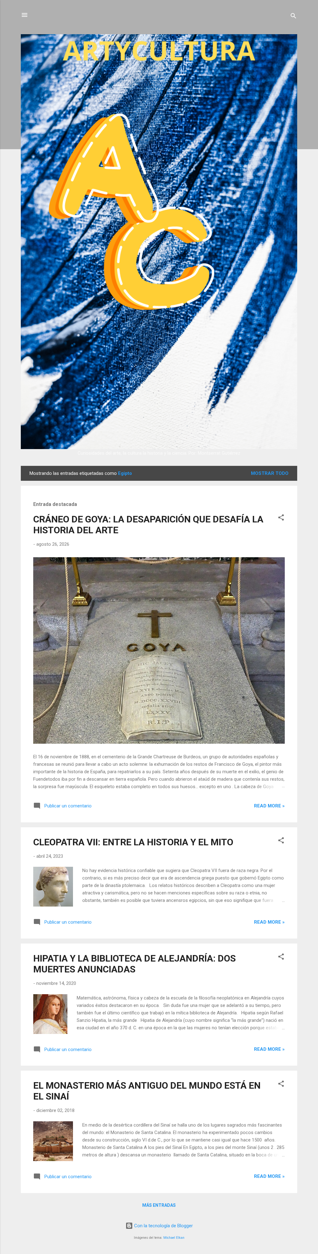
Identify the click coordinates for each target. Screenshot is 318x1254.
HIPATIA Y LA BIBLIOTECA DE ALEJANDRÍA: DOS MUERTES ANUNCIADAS (134, 964)
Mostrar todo (269, 473)
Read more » (269, 806)
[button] (281, 518)
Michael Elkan (173, 1238)
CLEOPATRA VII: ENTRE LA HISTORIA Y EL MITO (133, 842)
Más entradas (159, 1205)
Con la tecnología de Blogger (163, 1226)
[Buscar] (293, 16)
